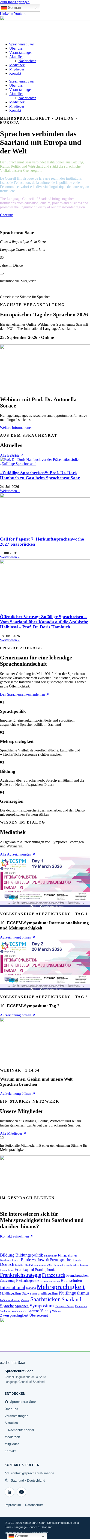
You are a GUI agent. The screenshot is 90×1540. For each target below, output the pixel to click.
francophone (7, 1270)
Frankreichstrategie (20, 1275)
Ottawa (26, 1293)
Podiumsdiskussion (10, 1300)
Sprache (7, 1305)
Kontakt (15, 73)
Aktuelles (16, 57)
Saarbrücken (45, 1299)
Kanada (31, 1288)
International (12, 1287)
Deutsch (7, 1264)
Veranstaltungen (21, 52)
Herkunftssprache (27, 1280)
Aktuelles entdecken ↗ (17, 224)
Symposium (42, 1305)
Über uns (16, 48)
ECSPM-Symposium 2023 (38, 1265)
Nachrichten (27, 61)
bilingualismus (67, 1255)
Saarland (71, 1299)
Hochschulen (71, 1280)
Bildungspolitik (29, 1255)
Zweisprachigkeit (14, 1315)
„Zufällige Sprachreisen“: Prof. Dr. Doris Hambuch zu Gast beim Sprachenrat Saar (40, 475)
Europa (84, 1265)
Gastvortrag (7, 1280)
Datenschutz (34, 1505)
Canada (77, 1260)
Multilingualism (10, 1293)
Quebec (25, 1300)
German (14, 8)
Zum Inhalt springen (15, 2)
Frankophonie (45, 1270)
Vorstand (33, 1311)
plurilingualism (48, 1293)
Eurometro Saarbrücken (66, 1265)
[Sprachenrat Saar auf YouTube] (21, 1492)
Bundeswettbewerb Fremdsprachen (46, 1260)
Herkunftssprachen (50, 1281)
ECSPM (19, 1265)
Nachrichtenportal (21, 1430)
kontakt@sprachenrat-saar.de (32, 1473)
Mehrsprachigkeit (61, 1286)
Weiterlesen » (10, 491)
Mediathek (17, 65)
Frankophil (24, 1269)
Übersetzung (38, 1315)
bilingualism (50, 1255)
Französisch (53, 1275)
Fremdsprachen (77, 1275)
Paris (34, 1293)
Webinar (56, 1311)
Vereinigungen (19, 1311)
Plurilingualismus (74, 1293)
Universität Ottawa (64, 1306)
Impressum (13, 1505)
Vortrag (45, 1311)
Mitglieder (16, 69)
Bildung (7, 1255)
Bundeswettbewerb (10, 1260)
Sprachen (22, 1306)
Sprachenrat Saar (21, 44)
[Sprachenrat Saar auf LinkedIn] (9, 1492)
